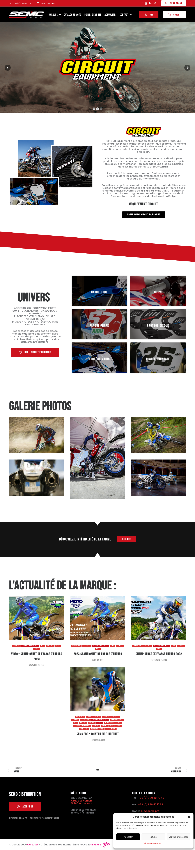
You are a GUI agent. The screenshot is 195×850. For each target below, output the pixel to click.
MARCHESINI (109, 723)
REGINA (96, 726)
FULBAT (82, 723)
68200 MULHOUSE (81, 803)
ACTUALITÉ (76, 646)
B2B (151, 14)
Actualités (111, 15)
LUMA (99, 723)
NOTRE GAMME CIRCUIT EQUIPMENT (143, 214)
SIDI (57, 646)
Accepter (128, 837)
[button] (188, 816)
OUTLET (177, 14)
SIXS (118, 726)
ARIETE (97, 717)
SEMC (104, 726)
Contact (124, 15)
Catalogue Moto (72, 15)
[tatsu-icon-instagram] (155, 3)
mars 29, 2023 (97, 660)
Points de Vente (92, 15)
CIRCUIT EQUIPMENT (30, 646)
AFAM (89, 717)
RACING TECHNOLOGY (82, 726)
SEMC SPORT (176, 3)
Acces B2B (28, 806)
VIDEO (37, 649)
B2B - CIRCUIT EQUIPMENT (38, 352)
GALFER (49, 646)
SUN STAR (83, 729)
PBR (119, 723)
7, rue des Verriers (81, 800)
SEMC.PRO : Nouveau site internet (98, 734)
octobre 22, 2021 (98, 740)
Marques (53, 15)
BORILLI (16, 646)
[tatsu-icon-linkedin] (150, 3)
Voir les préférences (178, 837)
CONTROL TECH (116, 720)
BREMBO (116, 717)
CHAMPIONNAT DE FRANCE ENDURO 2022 (159, 654)
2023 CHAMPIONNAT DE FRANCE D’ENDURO (98, 654)
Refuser (153, 837)
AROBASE (95, 844)
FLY (42, 646)
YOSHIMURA (111, 729)
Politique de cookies (152, 843)
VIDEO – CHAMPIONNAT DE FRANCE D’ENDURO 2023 (36, 656)
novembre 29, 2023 (36, 665)
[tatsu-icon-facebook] (142, 3)
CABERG (75, 720)
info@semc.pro (48, 3)
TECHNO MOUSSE (97, 729)
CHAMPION (85, 720)
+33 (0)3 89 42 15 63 (150, 804)
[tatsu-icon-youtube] (146, 3)
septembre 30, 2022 (159, 660)
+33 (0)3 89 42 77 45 (22, 3)
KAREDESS (33, 844)
